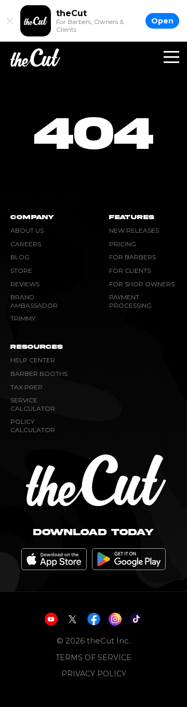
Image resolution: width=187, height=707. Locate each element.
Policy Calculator (32, 426)
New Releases (134, 230)
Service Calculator (32, 404)
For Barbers (132, 257)
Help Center (32, 360)
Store (21, 270)
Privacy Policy (93, 674)
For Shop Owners (142, 284)
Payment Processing (130, 301)
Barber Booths (39, 373)
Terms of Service (93, 657)
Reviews (24, 284)
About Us (27, 230)
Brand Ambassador (34, 301)
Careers (25, 244)
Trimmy (22, 318)
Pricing (122, 244)
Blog (20, 257)
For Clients (130, 270)
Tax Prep (26, 387)
